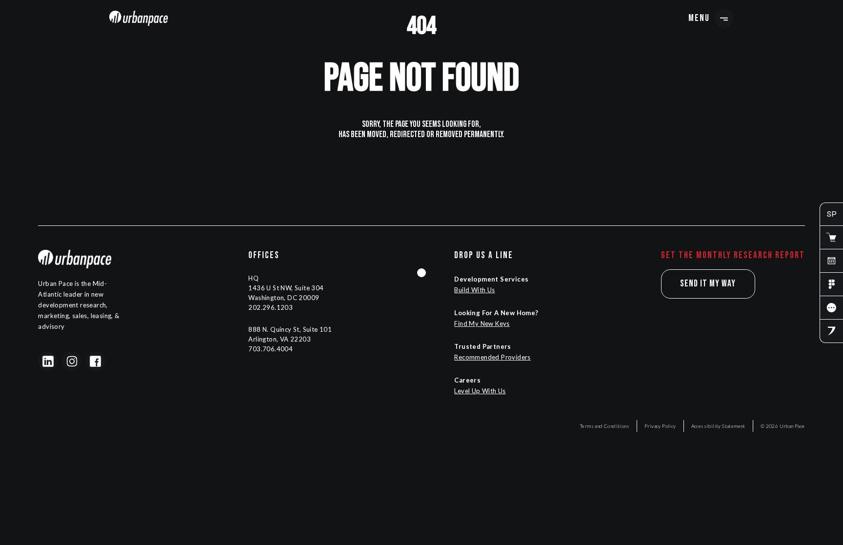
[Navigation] (138, 18)
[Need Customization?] (831, 331)
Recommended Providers (492, 357)
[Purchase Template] (831, 237)
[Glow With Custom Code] (831, 261)
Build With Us (474, 290)
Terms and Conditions (604, 426)
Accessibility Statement (718, 426)
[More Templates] (831, 308)
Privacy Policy (660, 426)
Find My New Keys (481, 323)
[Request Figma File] (831, 284)
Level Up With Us (479, 391)
